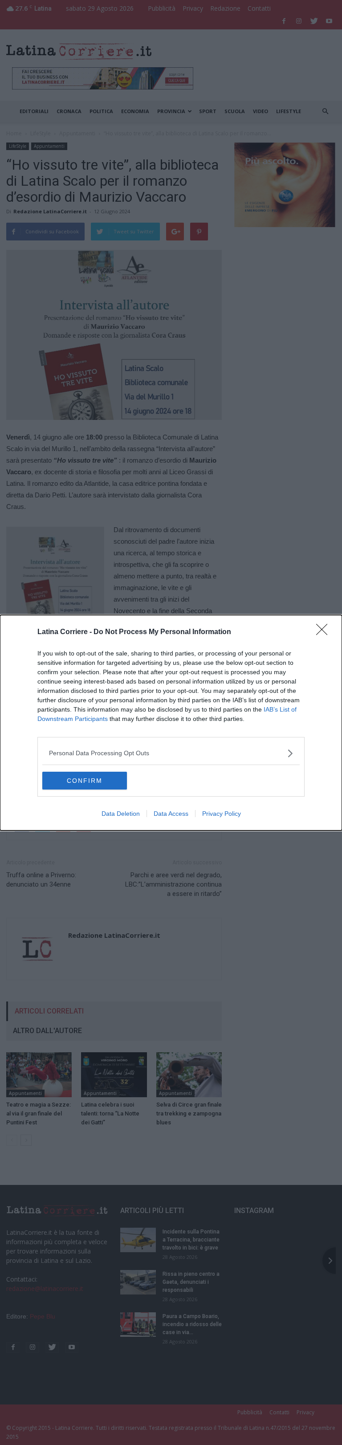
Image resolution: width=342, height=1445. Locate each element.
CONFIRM (84, 780)
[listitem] (171, 753)
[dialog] (171, 722)
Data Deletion (121, 813)
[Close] (324, 632)
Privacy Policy (221, 813)
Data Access (171, 813)
